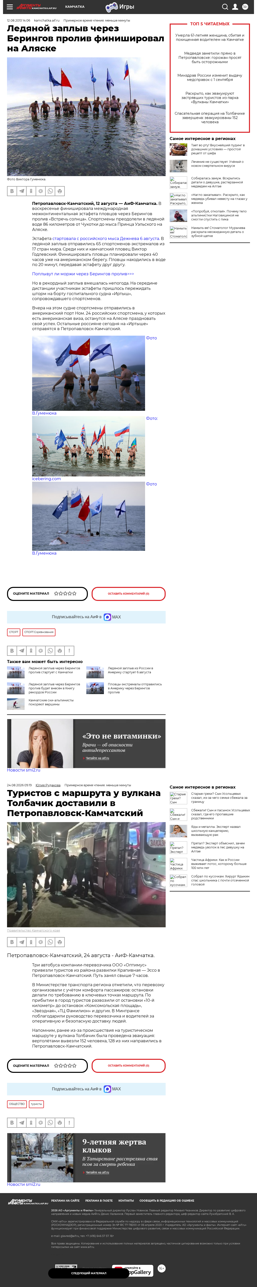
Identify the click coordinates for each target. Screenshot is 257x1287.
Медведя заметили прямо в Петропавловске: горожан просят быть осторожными (209, 57)
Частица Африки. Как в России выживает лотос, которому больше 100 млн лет (218, 864)
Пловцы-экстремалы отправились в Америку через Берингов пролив (135, 688)
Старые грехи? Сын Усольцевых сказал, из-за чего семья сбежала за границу (219, 798)
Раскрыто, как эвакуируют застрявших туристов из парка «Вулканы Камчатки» (209, 97)
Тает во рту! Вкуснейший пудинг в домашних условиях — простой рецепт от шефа (218, 149)
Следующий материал (88, 1273)
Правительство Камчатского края (33, 930)
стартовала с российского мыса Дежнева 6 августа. (106, 238)
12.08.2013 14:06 (18, 20)
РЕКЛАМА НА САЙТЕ (65, 1200)
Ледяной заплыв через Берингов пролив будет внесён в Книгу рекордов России (54, 688)
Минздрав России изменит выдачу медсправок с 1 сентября (209, 77)
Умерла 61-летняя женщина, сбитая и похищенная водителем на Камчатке (209, 37)
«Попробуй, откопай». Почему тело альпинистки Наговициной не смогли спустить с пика (219, 215)
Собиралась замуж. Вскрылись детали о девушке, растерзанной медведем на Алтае (217, 182)
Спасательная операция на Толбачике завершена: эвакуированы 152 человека (210, 117)
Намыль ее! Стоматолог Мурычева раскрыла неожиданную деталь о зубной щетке (218, 232)
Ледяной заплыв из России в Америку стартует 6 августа (130, 670)
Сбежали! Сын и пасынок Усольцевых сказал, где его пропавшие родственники (220, 814)
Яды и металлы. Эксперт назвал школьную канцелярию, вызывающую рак (216, 831)
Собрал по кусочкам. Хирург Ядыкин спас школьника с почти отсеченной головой (220, 880)
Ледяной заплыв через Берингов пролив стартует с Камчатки (54, 670)
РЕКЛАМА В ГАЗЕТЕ (99, 1200)
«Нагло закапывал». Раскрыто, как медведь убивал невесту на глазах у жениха (219, 199)
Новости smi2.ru (23, 770)
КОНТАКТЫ (126, 1200)
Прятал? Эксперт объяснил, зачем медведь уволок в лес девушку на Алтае (218, 847)
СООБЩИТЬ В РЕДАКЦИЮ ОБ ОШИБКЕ (167, 1200)
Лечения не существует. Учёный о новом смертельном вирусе (217, 164)
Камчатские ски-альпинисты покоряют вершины (51, 702)
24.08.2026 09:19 (19, 785)
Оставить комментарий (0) (128, 593)
